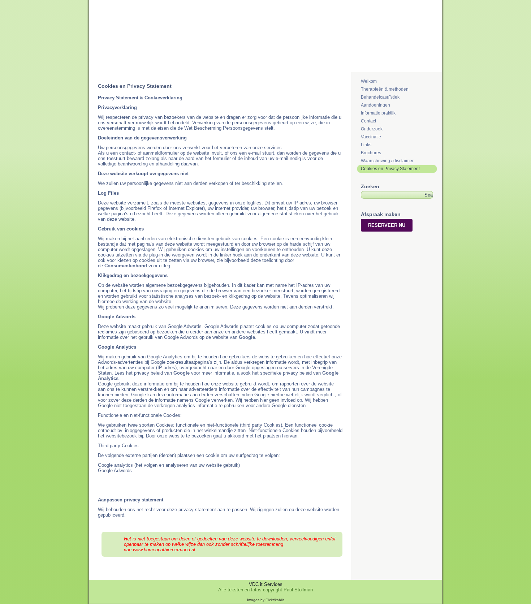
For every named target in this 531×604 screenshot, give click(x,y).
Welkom (369, 81)
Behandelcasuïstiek (380, 97)
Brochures (371, 152)
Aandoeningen (375, 105)
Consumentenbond (125, 265)
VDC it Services (265, 584)
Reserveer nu (386, 225)
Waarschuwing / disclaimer (387, 160)
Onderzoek (372, 128)
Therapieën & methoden (385, 89)
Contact (368, 121)
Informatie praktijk (378, 113)
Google (247, 337)
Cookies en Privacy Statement (390, 168)
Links (366, 144)
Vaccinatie (371, 136)
